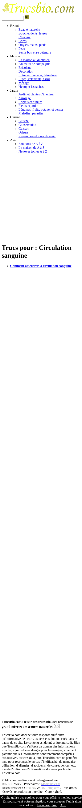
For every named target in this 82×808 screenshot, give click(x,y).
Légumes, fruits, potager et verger (41, 109)
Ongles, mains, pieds (32, 45)
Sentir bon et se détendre (35, 52)
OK (63, 805)
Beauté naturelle (29, 29)
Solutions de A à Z (31, 144)
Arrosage (25, 98)
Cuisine (24, 121)
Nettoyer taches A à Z (33, 151)
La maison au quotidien (34, 60)
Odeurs (23, 132)
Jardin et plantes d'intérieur (36, 94)
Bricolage (25, 67)
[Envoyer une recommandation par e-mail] (57, 726)
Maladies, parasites (31, 113)
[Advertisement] (41, 198)
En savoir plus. (47, 805)
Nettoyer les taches (31, 86)
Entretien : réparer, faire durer (38, 75)
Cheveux (24, 37)
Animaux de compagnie (34, 64)
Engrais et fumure (30, 102)
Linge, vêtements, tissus (34, 79)
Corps (22, 41)
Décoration (26, 71)
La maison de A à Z (32, 147)
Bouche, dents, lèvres (33, 33)
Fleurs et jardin (28, 105)
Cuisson (24, 128)
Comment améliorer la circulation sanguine (40, 266)
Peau (22, 48)
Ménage (24, 83)
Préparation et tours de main (37, 136)
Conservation (27, 125)
